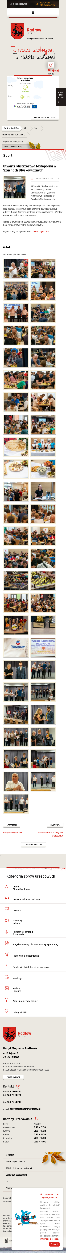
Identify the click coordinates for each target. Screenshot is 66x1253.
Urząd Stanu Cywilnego (21, 888)
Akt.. (26, 128)
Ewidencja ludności (18, 922)
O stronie (10, 1155)
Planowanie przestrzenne (26, 955)
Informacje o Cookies (15, 1161)
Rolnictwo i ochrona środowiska (23, 933)
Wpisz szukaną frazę (13, 141)
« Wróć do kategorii (33, 845)
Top (7, 1181)
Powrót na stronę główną (33, 33)
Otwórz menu (33, 12)
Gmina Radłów (11, 128)
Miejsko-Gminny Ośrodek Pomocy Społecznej (35, 944)
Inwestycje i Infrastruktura (26, 899)
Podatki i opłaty (17, 990)
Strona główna (20, 4)
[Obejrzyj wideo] (51, 66)
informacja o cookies (49, 1239)
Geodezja (17, 978)
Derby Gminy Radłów (12, 832)
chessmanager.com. (40, 231)
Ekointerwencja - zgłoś (45, 118)
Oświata (17, 910)
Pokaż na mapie (13, 1077)
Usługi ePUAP (20, 1012)
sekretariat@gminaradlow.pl (22, 1109)
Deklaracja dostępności (16, 1174)
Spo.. (36, 128)
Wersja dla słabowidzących (47, 4)
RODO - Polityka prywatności (19, 1168)
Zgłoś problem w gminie (25, 1001)
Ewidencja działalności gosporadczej (31, 967)
